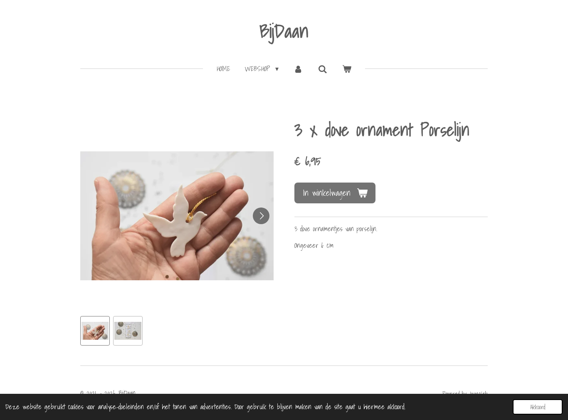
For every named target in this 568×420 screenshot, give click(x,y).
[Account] (298, 69)
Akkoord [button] (537, 407)
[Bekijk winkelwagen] (347, 69)
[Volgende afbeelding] (261, 216)
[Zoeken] (323, 69)
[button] (95, 331)
